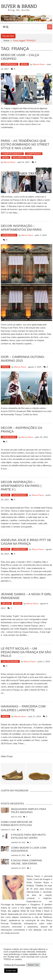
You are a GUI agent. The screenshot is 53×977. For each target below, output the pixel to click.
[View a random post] (4, 27)
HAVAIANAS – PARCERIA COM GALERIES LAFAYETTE (23, 708)
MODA (24, 64)
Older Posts (7, 757)
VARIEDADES (9, 235)
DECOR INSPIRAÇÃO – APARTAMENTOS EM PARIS (21, 227)
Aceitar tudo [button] (11, 971)
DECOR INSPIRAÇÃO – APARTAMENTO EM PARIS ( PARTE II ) (21, 485)
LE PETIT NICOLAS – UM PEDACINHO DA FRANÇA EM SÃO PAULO (26, 652)
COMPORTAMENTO (12, 153)
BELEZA (6, 603)
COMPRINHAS (9, 64)
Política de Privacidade (14, 965)
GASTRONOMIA (10, 661)
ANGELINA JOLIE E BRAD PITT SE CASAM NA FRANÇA (26, 541)
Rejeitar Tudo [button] (33, 965)
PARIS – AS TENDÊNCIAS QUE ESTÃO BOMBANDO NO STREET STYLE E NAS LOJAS (25, 144)
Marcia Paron (39, 64)
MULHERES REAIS (22, 157)
